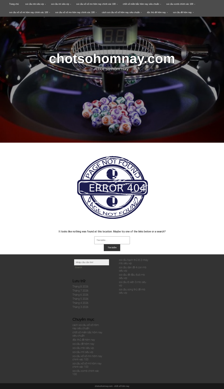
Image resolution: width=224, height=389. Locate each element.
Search (78, 267)
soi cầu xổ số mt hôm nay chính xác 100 (28, 12)
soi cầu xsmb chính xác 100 (179, 4)
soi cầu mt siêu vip (60, 4)
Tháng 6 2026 (80, 294)
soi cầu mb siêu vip (34, 4)
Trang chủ (14, 4)
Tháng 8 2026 (80, 286)
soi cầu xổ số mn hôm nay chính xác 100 (96, 4)
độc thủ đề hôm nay (156, 12)
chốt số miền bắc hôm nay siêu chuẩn (141, 4)
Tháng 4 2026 (80, 302)
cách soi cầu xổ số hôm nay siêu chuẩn (121, 12)
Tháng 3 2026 (80, 307)
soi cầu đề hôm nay (182, 12)
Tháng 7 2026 (80, 290)
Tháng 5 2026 (80, 298)
